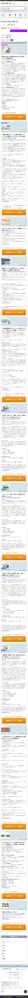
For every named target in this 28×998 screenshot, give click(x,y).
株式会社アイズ (11, 982)
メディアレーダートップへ (6, 965)
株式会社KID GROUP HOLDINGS (13, 418)
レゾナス (3, 989)
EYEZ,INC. (14, 996)
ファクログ (21, 988)
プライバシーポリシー (14, 985)
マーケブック (4, 988)
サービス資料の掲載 (14, 974)
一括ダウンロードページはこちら (18, 30)
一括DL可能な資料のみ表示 (7, 10)
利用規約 (17, 969)
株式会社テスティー (11, 740)
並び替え (2, 35)
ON (7, 40)
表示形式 (2, 37)
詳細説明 (2, 40)
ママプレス (11, 988)
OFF (12, 40)
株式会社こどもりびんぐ (12, 331)
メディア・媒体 (6, 941)
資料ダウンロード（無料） (15, 117)
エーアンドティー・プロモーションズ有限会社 (16, 913)
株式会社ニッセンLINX (11, 59)
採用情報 (7, 985)
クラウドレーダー (5, 986)
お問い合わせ (23, 969)
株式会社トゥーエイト (11, 231)
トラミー (10, 986)
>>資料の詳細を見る (6, 108)
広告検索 (17, 965)
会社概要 (3, 985)
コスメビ (16, 988)
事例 (4, 942)
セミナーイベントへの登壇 (15, 977)
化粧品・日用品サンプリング (9, 912)
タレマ (21, 986)
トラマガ (16, 986)
